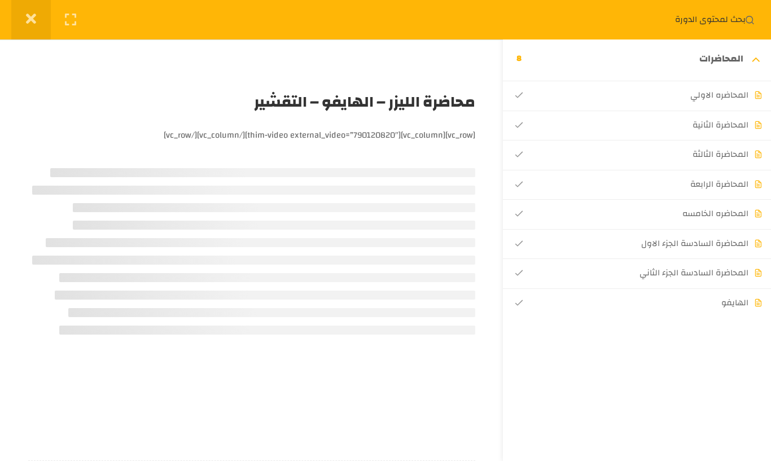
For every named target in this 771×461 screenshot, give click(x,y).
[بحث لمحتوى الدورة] (749, 19)
